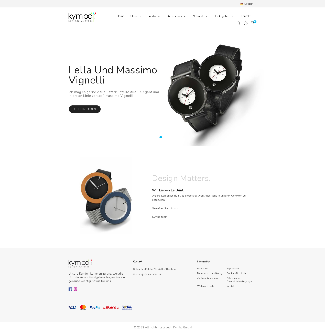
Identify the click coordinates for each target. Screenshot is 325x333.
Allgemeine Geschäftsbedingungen (240, 279)
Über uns (202, 268)
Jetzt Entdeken (85, 109)
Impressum (233, 268)
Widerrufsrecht (206, 286)
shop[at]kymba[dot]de (149, 274)
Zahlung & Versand (208, 278)
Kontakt (246, 16)
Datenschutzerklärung (210, 273)
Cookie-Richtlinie (236, 273)
